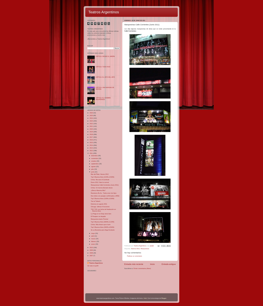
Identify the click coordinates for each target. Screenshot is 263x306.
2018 (91, 134)
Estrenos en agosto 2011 (99, 204)
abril (92, 236)
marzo (93, 238)
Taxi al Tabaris (95, 201)
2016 (91, 140)
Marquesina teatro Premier (99, 219)
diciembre (94, 155)
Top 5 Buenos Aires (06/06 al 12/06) (102, 222)
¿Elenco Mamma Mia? (98, 190)
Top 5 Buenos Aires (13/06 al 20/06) (102, 198)
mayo (93, 233)
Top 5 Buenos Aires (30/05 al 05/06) (102, 227)
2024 (91, 118)
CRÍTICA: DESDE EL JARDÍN (105, 56)
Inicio (152, 264)
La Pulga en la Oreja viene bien (101, 214)
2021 (91, 126)
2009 (91, 250)
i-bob (145, 298)
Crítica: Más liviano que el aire (100, 224)
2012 (91, 150)
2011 (91, 153)
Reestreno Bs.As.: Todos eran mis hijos (103, 193)
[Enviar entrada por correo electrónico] (158, 246)
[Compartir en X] (166, 246)
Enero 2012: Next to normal (100, 182)
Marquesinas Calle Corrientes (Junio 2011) (105, 185)
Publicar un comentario (134, 256)
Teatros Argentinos (103, 12)
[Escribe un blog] (164, 246)
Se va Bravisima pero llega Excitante (103, 230)
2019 (91, 132)
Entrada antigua (169, 264)
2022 (91, 123)
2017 (91, 137)
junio (93, 172)
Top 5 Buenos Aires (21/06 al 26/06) (102, 177)
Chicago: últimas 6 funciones (100, 206)
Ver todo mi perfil (92, 266)
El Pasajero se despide (98, 216)
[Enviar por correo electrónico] (162, 246)
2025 (91, 115)
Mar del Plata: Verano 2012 (100, 174)
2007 (91, 255)
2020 (91, 129)
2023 (91, 121)
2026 (91, 113)
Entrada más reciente (133, 264)
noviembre (95, 158)
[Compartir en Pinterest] (170, 246)
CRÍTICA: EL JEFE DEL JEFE (105, 77)
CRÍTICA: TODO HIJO (103, 67)
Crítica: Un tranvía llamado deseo (102, 188)
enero (93, 244)
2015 (91, 142)
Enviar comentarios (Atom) (142, 268)
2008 (91, 253)
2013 (91, 148)
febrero (93, 241)
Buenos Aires (135, 248)
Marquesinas (145, 248)
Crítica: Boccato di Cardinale (100, 179)
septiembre (95, 164)
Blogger (163, 298)
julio (92, 169)
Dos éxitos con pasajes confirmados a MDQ (105, 196)
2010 (91, 247)
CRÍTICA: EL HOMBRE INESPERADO (103, 98)
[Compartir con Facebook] (168, 246)
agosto (93, 166)
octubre (94, 161)
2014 (91, 145)
